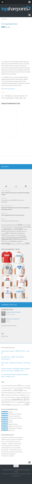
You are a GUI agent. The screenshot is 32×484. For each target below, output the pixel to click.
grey (15, 231)
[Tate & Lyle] (23, 129)
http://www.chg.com (9, 88)
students (19, 241)
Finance (25, 229)
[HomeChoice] (23, 114)
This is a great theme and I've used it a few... (13, 215)
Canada (28, 225)
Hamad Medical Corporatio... (15, 428)
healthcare (24, 231)
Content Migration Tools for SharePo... (11, 447)
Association (4, 225)
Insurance (3, 233)
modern (9, 235)
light (7, 233)
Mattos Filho (11, 430)
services (22, 237)
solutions (13, 241)
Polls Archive (4, 336)
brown (10, 95)
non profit (20, 235)
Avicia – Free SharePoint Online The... (11, 441)
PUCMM (10, 422)
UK (19, 244)
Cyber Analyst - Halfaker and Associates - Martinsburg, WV (15, 364)
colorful (7, 227)
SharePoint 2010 (10, 98)
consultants (19, 227)
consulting (27, 227)
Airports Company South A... (15, 418)
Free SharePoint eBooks (7, 456)
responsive (11, 237)
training (13, 244)
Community (12, 227)
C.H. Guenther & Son (9, 24)
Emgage (10, 412)
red (24, 235)
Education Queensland (14, 416)
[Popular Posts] (6, 186)
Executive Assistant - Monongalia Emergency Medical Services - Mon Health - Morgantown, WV (15, 369)
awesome (15, 225)
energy (13, 229)
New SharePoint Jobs (7, 347)
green (12, 231)
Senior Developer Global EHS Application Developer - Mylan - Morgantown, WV (15, 375)
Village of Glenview (13, 424)
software (7, 241)
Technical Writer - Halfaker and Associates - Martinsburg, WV (12, 358)
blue (20, 224)
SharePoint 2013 (7, 402)
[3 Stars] (4, 27)
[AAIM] (9, 114)
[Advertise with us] (7, 181)
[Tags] (26, 186)
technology (5, 243)
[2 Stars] (3, 27)
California (24, 225)
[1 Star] (2, 27)
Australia (9, 225)
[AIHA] (9, 145)
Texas (21, 98)
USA (25, 98)
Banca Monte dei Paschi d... (15, 414)
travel (16, 244)
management (12, 233)
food (15, 95)
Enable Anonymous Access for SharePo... (12, 439)
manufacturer (21, 233)
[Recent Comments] (16, 186)
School (17, 237)
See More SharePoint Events (9, 326)
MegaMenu (4, 235)
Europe (19, 228)
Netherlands (14, 235)
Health (19, 231)
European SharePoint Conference (13, 312)
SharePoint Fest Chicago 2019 (12, 319)
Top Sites (4, 19)
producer (22, 95)
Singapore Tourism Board (15, 426)
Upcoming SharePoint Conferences (10, 445)
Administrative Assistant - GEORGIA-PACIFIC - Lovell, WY (15, 352)
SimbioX (10, 420)
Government (5, 231)
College (3, 227)
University (22, 244)
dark (2, 229)
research (4, 237)
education (7, 229)
